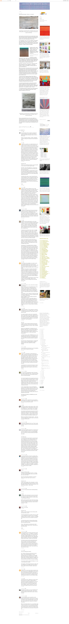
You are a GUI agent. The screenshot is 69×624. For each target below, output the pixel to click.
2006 (41, 382)
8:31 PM (22, 426)
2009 (41, 338)
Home (20, 11)
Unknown (22, 187)
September (42, 343)
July (42, 371)
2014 (41, 332)
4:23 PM (22, 486)
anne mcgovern (23, 398)
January (42, 378)
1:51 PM (22, 586)
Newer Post (20, 613)
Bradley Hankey (23, 454)
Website (41, 18)
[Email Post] (30, 126)
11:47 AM (22, 281)
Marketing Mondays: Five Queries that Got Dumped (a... (45, 361)
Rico (21, 220)
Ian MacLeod (23, 588)
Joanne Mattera (23, 468)
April (42, 375)
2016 (41, 330)
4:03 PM (22, 344)
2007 (41, 381)
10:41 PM (22, 434)
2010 (41, 337)
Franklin (22, 578)
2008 (41, 380)
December (42, 339)
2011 (41, 336)
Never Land (42, 370)
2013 (41, 333)
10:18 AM (22, 161)
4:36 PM (22, 491)
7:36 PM (22, 508)
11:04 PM (22, 452)
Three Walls (42, 358)
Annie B (22, 308)
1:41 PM (22, 466)
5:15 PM (22, 369)
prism (22, 131)
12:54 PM (22, 306)
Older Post (36, 613)
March (42, 376)
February (42, 377)
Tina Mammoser (23, 531)
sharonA (22, 550)
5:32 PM (22, 396)
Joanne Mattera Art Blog (34, 4)
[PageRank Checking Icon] (42, 387)
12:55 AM (22, 529)
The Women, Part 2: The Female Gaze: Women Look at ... (45, 366)
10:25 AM (22, 185)
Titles (33, 127)
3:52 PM (22, 320)
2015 (41, 331)
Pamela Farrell (23, 371)
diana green (22, 283)
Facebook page (42, 19)
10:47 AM (22, 576)
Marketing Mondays (29, 127)
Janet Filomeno (23, 127)
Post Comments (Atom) (26, 614)
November (42, 340)
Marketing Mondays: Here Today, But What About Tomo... (44, 350)
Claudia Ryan (23, 428)
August (42, 344)
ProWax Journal (42, 21)
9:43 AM (22, 140)
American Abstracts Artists (43, 20)
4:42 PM (22, 350)
